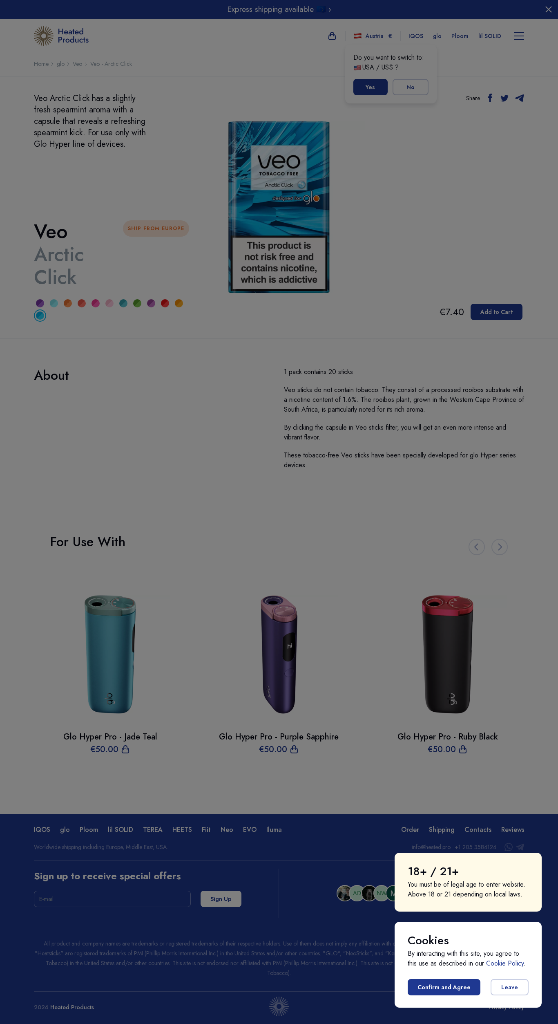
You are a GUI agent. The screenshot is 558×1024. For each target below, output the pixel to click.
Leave (509, 987)
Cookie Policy (505, 963)
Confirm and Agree (444, 987)
